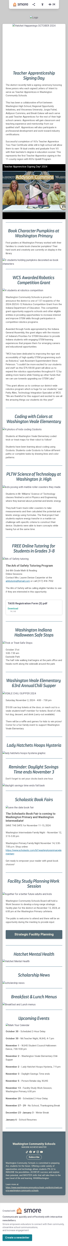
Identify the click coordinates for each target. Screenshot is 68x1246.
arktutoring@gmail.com (18, 581)
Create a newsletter (17, 1237)
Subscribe (34, 1157)
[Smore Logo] (21, 4)
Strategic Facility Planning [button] (34, 934)
